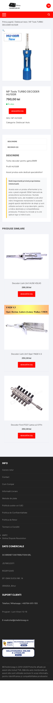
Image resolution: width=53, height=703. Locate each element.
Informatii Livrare (10, 491)
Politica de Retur (9, 520)
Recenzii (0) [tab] (13, 147)
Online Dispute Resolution (14, 538)
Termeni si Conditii (10, 527)
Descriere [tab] (12, 141)
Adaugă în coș (17, 111)
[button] (3, 30)
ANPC (5, 535)
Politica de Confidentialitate (14, 512)
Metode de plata (9, 498)
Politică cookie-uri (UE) (12, 505)
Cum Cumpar (8, 484)
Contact (5, 477)
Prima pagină (7, 22)
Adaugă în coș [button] (26, 294)
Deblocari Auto (21, 22)
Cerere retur (8, 470)
